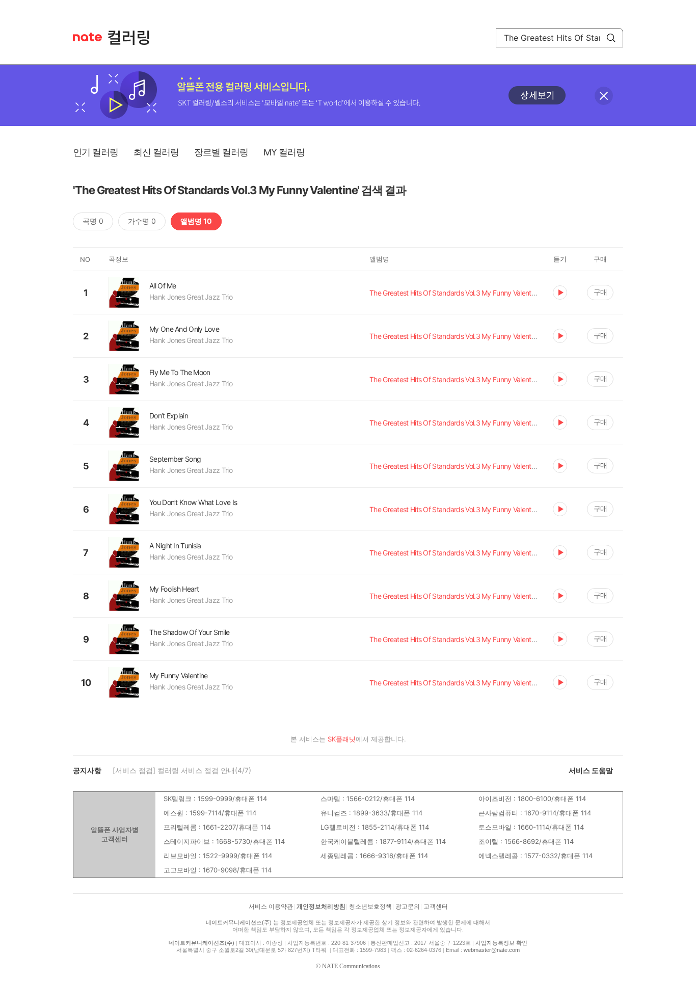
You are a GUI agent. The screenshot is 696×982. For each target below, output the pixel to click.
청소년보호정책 (370, 906)
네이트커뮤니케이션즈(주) (239, 922)
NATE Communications (351, 966)
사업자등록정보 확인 (501, 943)
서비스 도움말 (591, 770)
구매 (600, 291)
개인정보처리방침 (321, 906)
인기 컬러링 (95, 152)
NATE (87, 37)
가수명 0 (142, 221)
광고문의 (407, 906)
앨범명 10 (196, 221)
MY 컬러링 (284, 152)
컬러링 (133, 38)
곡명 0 (93, 221)
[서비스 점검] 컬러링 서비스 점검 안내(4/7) (182, 770)
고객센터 (435, 906)
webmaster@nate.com (492, 950)
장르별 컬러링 (221, 152)
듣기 (560, 292)
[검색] (611, 37)
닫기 (604, 96)
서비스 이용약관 (271, 906)
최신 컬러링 (156, 152)
